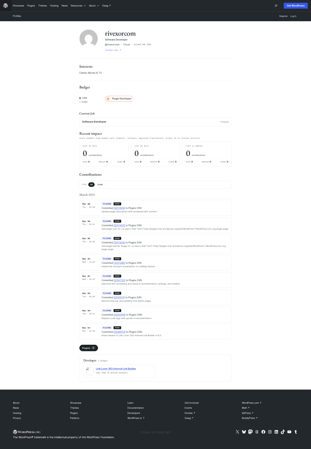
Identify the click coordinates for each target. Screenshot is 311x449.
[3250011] (119, 297)
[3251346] (119, 262)
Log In (293, 16)
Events (188, 407)
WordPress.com (252, 402)
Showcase (75, 402)
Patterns (74, 418)
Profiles (17, 16)
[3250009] (119, 314)
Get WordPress (296, 5)
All (91, 184)
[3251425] (119, 225)
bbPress (248, 413)
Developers (133, 413)
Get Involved (192, 402)
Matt (246, 407)
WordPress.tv (136, 418)
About (16, 402)
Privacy (17, 418)
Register (283, 16)
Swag (189, 418)
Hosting (17, 413)
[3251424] (119, 242)
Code (100, 184)
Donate (190, 413)
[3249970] (119, 331)
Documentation (135, 407)
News (16, 407)
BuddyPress (250, 418)
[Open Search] (276, 5)
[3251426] (119, 208)
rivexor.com (112, 50)
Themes (74, 407)
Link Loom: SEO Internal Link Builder (116, 368)
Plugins (88, 348)
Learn (130, 402)
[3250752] (119, 280)
